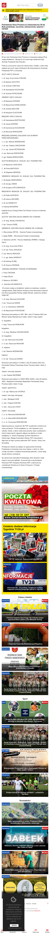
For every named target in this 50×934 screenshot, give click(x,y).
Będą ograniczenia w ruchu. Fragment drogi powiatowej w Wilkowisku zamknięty (25, 822)
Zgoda (14, 925)
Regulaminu (37, 910)
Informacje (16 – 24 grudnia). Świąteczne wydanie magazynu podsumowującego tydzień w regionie (25, 588)
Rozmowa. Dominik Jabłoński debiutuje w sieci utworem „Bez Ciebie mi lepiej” (25, 846)
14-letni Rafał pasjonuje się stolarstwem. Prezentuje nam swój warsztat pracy (25, 870)
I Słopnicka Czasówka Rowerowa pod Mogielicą (25, 644)
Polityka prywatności (15, 928)
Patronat (28, 903)
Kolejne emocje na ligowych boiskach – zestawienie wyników (25, 793)
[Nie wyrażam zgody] (23, 895)
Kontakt (34, 903)
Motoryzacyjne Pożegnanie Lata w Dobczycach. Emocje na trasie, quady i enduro (25, 769)
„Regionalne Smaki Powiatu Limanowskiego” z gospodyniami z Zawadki (25, 667)
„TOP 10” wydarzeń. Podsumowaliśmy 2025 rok (25, 559)
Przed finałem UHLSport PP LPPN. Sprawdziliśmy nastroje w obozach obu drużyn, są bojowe (25, 720)
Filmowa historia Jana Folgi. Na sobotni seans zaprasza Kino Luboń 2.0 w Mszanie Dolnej (25, 619)
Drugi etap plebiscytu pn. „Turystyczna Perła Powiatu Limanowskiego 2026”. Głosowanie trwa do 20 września (25, 895)
